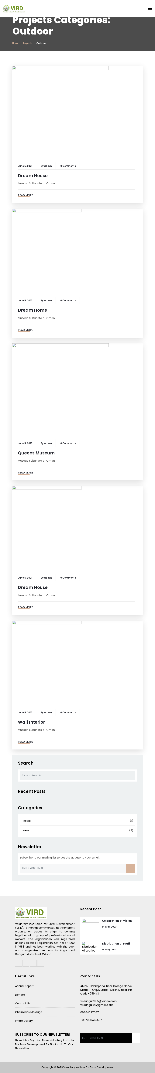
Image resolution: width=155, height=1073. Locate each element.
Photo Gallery (24, 1021)
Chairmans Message (28, 1012)
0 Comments (68, 166)
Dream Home (32, 310)
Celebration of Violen (117, 921)
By (42, 166)
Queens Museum (36, 453)
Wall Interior (31, 722)
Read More (25, 195)
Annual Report (24, 986)
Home (15, 43)
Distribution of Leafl (116, 943)
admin (48, 166)
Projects (27, 43)
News (26, 830)
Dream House (33, 176)
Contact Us (22, 1003)
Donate (20, 995)
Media (27, 821)
